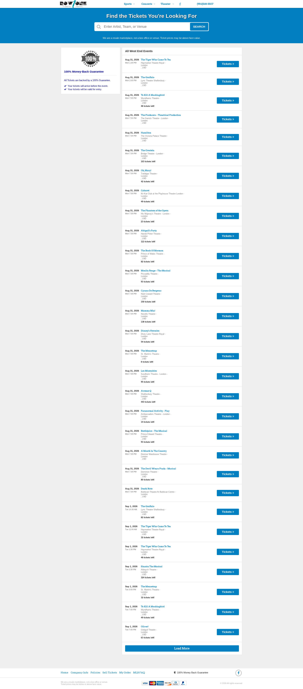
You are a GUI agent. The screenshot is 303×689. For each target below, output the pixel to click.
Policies (95, 672)
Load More (182, 648)
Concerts (146, 4)
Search (199, 26)
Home (64, 672)
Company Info (79, 672)
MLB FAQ (139, 672)
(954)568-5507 (205, 4)
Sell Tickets (110, 672)
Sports (128, 4)
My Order (125, 672)
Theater (166, 4)
